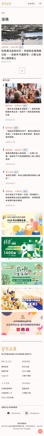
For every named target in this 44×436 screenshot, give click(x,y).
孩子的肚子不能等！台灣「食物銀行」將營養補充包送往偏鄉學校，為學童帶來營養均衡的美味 (23, 197)
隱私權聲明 (22, 423)
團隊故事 (4, 366)
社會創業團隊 (6, 388)
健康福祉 (8, 105)
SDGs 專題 (26, 371)
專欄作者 (4, 371)
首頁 (3, 13)
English (4, 375)
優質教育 (9, 128)
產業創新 (18, 105)
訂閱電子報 (26, 393)
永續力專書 (26, 375)
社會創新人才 (6, 393)
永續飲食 (18, 191)
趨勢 (25, 105)
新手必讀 (25, 366)
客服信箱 (25, 388)
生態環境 (4, 47)
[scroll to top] (40, 431)
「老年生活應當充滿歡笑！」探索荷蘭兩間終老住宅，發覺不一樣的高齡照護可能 (22, 111)
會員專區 (31, 3)
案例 (21, 47)
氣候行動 (14, 47)
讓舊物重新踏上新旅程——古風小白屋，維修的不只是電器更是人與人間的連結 (23, 156)
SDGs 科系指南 (7, 397)
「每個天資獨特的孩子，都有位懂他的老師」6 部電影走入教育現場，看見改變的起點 (23, 133)
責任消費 (9, 172)
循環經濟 (18, 150)
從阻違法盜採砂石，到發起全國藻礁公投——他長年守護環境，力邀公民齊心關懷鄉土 (21, 54)
